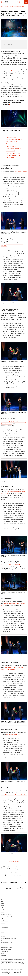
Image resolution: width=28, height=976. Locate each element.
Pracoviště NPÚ (4, 929)
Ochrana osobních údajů (6, 949)
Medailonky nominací (14, 861)
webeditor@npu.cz (17, 972)
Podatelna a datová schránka (6, 947)
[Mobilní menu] (26, 2)
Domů (2, 899)
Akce (2, 901)
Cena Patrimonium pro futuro (9, 70)
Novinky (2, 903)
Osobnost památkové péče (13, 155)
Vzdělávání (3, 923)
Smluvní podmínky (4, 951)
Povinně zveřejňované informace (7, 945)
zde (10, 104)
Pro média (3, 909)
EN (22, 2)
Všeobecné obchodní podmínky (17, 971)
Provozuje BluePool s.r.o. (6, 973)
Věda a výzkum (4, 925)
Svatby (2, 940)
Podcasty (2, 905)
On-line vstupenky (4, 934)
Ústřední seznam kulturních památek (8, 938)
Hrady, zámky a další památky (7, 916)
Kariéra (2, 932)
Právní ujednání (4, 969)
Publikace (3, 907)
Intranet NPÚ (3, 955)
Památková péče (4, 920)
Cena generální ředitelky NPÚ (14, 148)
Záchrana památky (11, 137)
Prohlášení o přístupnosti (13, 969)
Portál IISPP (3, 936)
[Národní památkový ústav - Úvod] (5, 2)
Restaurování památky (12, 144)
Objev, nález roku (10, 135)
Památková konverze (11, 146)
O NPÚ (2, 918)
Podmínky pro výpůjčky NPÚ (7, 972)
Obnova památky (10, 151)
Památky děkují (10, 157)
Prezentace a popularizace (13, 153)
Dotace (2, 953)
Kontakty (2, 911)
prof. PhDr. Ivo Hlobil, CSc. (13, 734)
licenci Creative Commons (6, 961)
